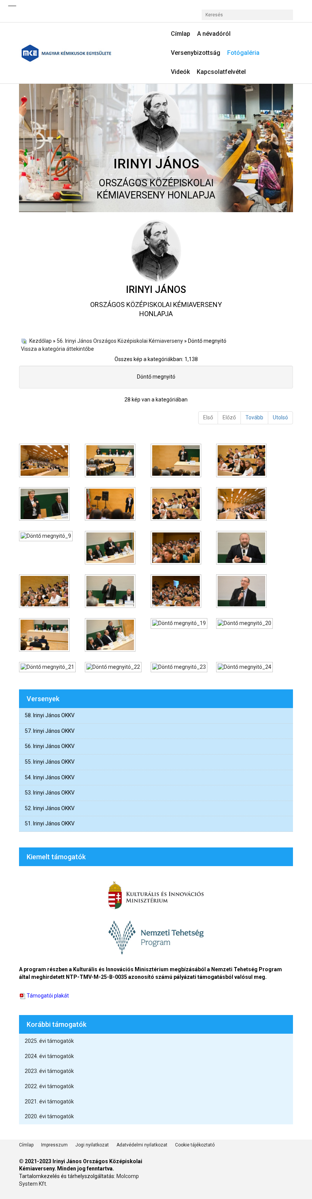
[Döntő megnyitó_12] (242, 548)
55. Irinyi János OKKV (50, 762)
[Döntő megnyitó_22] (114, 668)
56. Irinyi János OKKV (50, 746)
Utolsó (280, 417)
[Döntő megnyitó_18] (111, 635)
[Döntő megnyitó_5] (45, 504)
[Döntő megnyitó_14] (111, 591)
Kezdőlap (40, 341)
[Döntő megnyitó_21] (48, 668)
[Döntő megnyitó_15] (177, 591)
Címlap (26, 1145)
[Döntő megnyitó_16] (242, 591)
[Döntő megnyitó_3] (177, 461)
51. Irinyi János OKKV (50, 823)
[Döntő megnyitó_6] (111, 504)
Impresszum (54, 1145)
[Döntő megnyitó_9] (46, 537)
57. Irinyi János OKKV (50, 731)
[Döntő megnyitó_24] (245, 668)
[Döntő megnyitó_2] (111, 461)
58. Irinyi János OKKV (50, 715)
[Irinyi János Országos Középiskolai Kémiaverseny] (84, 53)
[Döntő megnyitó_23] (180, 668)
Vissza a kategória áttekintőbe (57, 349)
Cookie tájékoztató (195, 1145)
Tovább (254, 417)
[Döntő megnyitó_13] (45, 591)
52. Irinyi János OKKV (50, 808)
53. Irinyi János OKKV (50, 793)
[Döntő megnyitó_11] (177, 548)
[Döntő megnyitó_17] (45, 635)
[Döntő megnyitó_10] (111, 548)
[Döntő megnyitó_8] (242, 504)
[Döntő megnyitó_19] (180, 624)
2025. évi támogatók (49, 1041)
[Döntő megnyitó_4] (242, 461)
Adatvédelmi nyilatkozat (141, 1145)
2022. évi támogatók (49, 1086)
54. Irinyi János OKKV (50, 777)
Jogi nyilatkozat (92, 1145)
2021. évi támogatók (49, 1101)
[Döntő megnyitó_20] (245, 624)
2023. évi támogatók (49, 1071)
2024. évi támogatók (49, 1056)
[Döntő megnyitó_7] (177, 504)
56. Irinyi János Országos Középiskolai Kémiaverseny (120, 341)
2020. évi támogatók (49, 1116)
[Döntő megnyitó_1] (45, 461)
